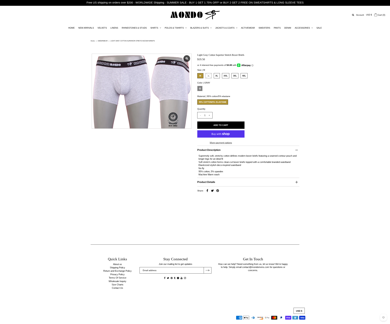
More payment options (221, 142)
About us (117, 264)
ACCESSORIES (302, 28)
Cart (381, 15)
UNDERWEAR (103, 41)
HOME (71, 28)
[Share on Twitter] (212, 190)
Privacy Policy (117, 274)
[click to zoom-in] (186, 58)
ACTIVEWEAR (248, 28)
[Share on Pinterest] (217, 190)
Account (360, 15)
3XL (235, 76)
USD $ (369, 15)
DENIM (287, 28)
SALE (319, 28)
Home (93, 41)
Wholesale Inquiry (117, 281)
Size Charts (117, 284)
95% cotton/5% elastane (212, 102)
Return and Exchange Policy (117, 271)
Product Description (209, 150)
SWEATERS (264, 28)
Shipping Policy (117, 267)
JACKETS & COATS (224, 28)
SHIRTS (154, 28)
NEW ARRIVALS (86, 28)
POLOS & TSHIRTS (174, 28)
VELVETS (102, 28)
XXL (226, 76)
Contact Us (117, 288)
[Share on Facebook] (207, 190)
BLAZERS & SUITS (199, 28)
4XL (244, 76)
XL (216, 76)
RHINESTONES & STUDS (134, 28)
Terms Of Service (117, 277)
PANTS (277, 28)
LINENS (114, 28)
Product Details (206, 182)
